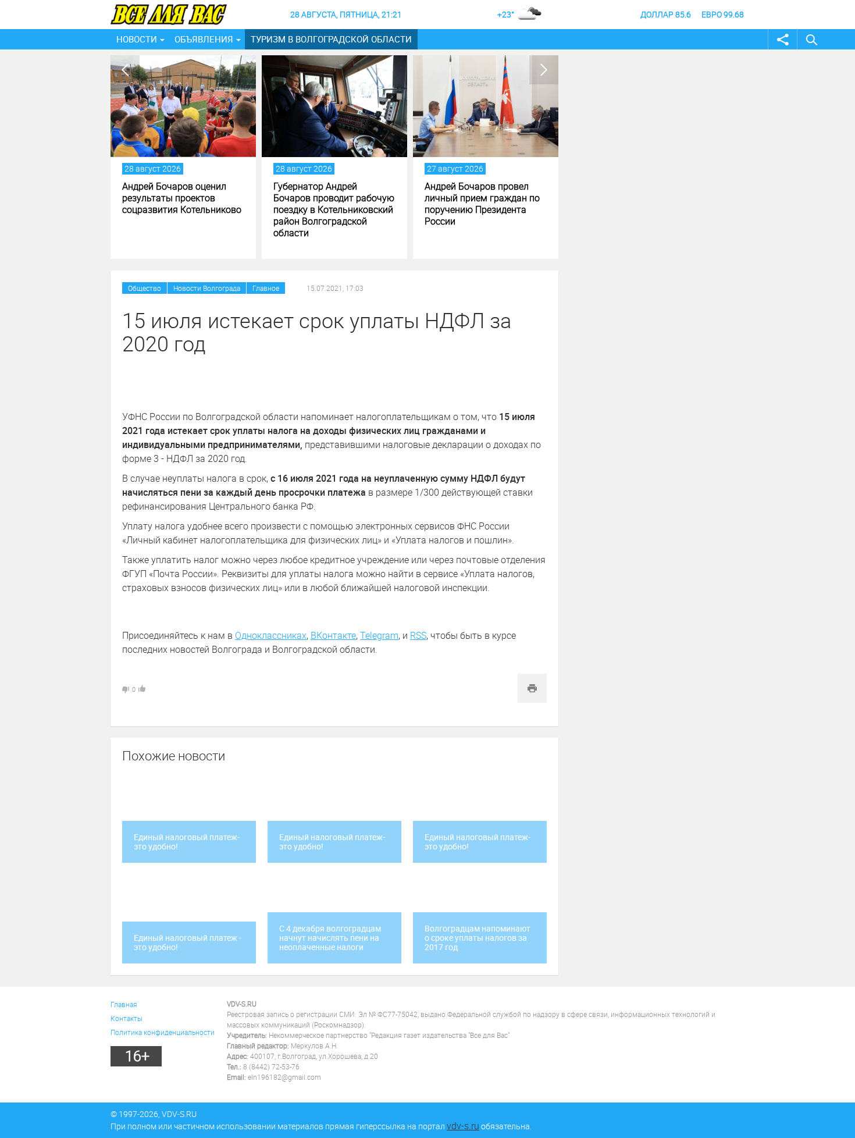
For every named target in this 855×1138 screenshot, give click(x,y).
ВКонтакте (333, 635)
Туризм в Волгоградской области (331, 39)
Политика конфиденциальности (163, 1032)
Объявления (203, 39)
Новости (136, 39)
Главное (265, 288)
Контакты (126, 1018)
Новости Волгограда (206, 288)
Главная (124, 1004)
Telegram (379, 635)
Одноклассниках (271, 635)
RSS (418, 635)
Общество (144, 288)
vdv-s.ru (463, 1125)
